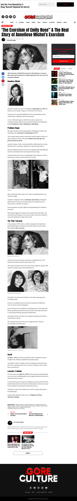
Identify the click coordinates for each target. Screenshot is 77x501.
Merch (65, 22)
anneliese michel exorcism (14, 405)
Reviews (33, 22)
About (33, 492)
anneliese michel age (29, 404)
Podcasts (44, 22)
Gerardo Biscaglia (11, 40)
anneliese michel (20, 404)
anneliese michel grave (42, 405)
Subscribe (59, 22)
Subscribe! (27, 492)
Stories (28, 22)
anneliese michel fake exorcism (29, 405)
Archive (50, 492)
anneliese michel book (41, 404)
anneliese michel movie (25, 407)
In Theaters (52, 22)
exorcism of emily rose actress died (16, 408)
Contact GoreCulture (42, 492)
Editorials (21, 22)
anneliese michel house (13, 407)
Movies (12, 22)
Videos (38, 22)
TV (16, 22)
